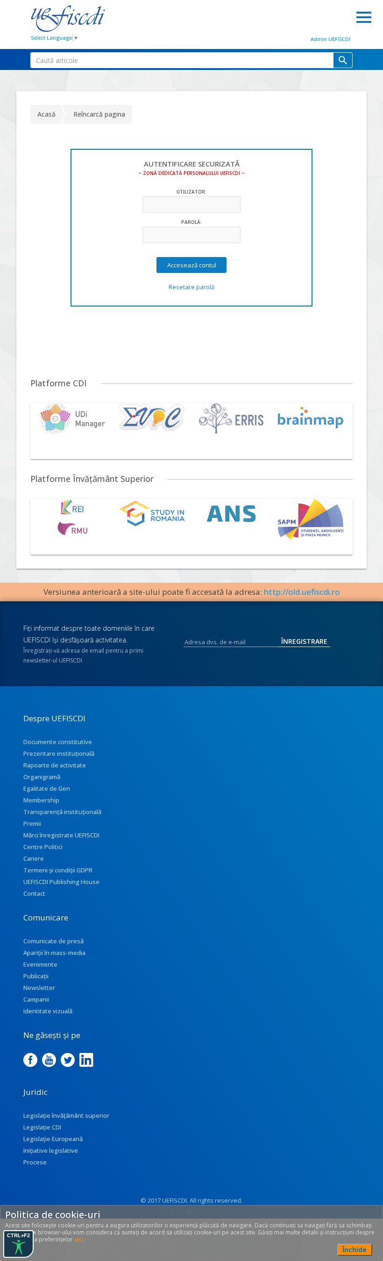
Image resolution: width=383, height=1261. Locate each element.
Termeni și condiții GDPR (57, 870)
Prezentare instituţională (58, 753)
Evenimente (40, 964)
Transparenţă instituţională (62, 812)
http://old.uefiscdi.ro (302, 591)
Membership (41, 800)
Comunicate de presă (53, 941)
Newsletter (39, 987)
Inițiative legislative (50, 1150)
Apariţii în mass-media (54, 952)
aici (78, 1239)
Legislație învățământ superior (66, 1115)
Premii (32, 823)
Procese (35, 1162)
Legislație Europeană (53, 1139)
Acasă (46, 114)
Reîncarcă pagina (99, 114)
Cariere (33, 858)
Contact (34, 893)
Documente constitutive (57, 742)
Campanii (36, 999)
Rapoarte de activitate (54, 765)
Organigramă (41, 777)
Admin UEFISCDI (330, 38)
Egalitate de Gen (46, 788)
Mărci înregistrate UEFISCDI (61, 835)
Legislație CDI (42, 1127)
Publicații (36, 976)
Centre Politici (43, 847)
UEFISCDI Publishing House (61, 882)
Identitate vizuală (47, 1011)
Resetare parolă (191, 287)
